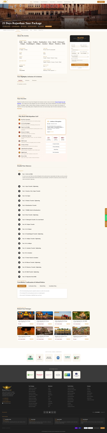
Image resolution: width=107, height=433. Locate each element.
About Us (88, 388)
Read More (19, 108)
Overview (17, 30)
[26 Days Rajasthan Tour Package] (62, 315)
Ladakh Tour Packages (32, 396)
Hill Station (69, 403)
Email (72, 48)
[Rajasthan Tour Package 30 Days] (62, 331)
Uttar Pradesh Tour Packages (33, 394)
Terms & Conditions (90, 396)
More (73, 1)
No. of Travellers (83, 51)
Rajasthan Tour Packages (8, 20)
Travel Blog (89, 391)
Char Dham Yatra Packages (33, 403)
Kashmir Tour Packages (32, 401)
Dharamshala (50, 403)
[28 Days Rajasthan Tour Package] (26, 331)
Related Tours (41, 30)
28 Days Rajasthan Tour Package (24, 336)
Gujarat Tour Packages (32, 393)
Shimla (49, 399)
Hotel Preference (74, 55)
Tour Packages (36, 1)
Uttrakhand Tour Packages (33, 399)
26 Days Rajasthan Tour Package (61, 321)
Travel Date (73, 51)
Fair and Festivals (70, 398)
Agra (49, 396)
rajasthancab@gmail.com (6, 401)
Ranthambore (50, 394)
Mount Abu (49, 393)
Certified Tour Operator (90, 399)
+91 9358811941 (5, 398)
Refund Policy (89, 398)
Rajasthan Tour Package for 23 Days (80, 336)
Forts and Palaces (70, 394)
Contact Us (88, 389)
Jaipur (49, 388)
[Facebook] (45, 412)
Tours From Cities (67, 1)
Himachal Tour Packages (32, 398)
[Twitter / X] (52, 412)
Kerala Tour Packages (32, 406)
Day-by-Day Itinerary (24, 30)
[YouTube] (50, 412)
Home (31, 1)
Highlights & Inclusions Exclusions (8, 30)
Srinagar (49, 398)
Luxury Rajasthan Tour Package (24, 321)
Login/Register (101, 1)
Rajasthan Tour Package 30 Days (61, 336)
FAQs (31, 30)
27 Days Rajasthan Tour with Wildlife (80, 321)
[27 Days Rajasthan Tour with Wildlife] (81, 315)
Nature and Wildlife (70, 391)
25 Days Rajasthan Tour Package (43, 321)
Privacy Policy (89, 394)
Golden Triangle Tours (32, 389)
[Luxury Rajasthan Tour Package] (26, 315)
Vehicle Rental (59, 1)
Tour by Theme (52, 1)
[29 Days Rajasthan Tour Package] (44, 331)
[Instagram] (47, 412)
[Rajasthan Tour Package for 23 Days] (81, 331)
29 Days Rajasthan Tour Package (43, 336)
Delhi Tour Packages (32, 391)
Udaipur (49, 389)
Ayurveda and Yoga (71, 399)
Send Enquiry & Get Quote (80, 64)
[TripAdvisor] (55, 412)
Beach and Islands (70, 401)
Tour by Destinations (44, 1)
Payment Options (89, 393)
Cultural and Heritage (71, 388)
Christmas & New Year (71, 406)
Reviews (35, 30)
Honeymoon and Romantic (72, 389)
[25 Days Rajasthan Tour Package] (44, 315)
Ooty (49, 406)
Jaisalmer (49, 391)
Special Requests (74, 58)
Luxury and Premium (71, 396)
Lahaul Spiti (50, 401)
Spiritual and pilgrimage (71, 393)
